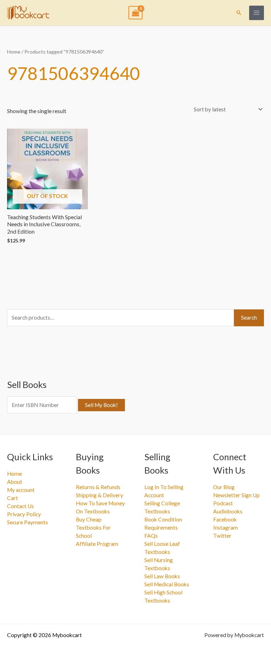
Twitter (222, 535)
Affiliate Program (97, 544)
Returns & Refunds (98, 487)
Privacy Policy (24, 514)
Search (249, 317)
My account (21, 490)
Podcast (223, 503)
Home (13, 52)
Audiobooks (227, 511)
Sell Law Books (162, 576)
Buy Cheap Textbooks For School (93, 527)
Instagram (225, 527)
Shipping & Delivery (99, 495)
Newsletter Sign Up (236, 495)
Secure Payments (27, 522)
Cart (12, 498)
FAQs (151, 535)
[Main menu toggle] (256, 13)
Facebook (225, 519)
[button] (239, 13)
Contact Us (20, 506)
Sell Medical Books (166, 584)
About (14, 482)
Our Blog (224, 487)
